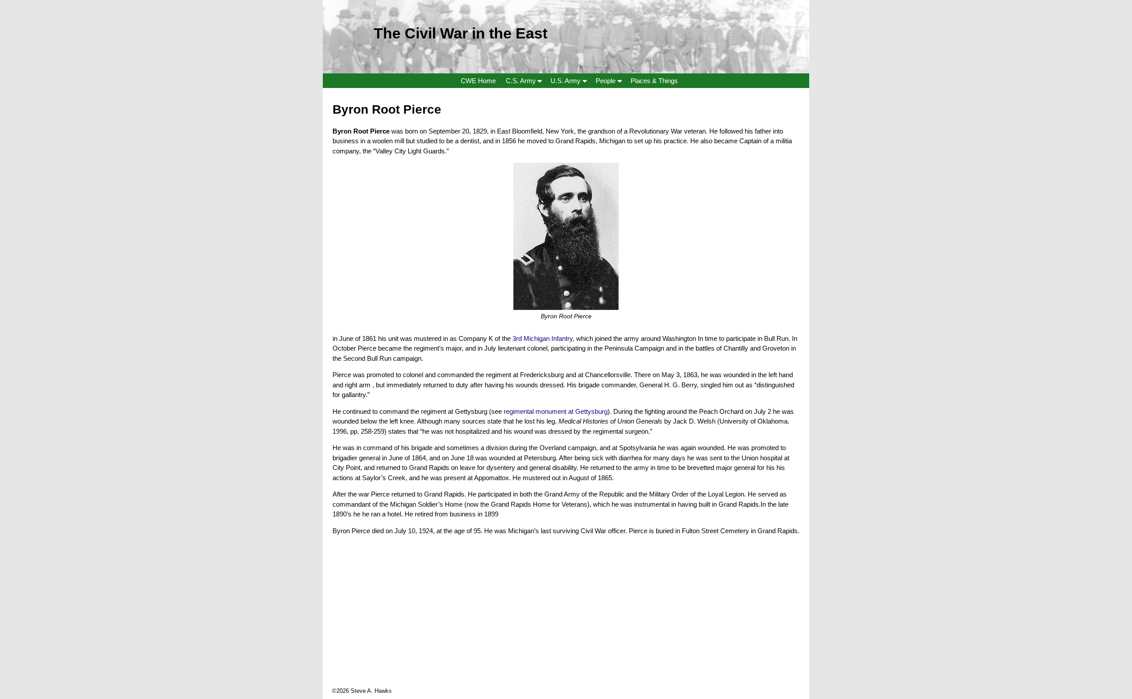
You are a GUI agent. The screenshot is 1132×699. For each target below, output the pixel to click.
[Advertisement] (566, 625)
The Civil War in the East (460, 33)
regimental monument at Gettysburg (556, 411)
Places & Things (654, 80)
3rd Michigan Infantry (542, 338)
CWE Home (478, 80)
